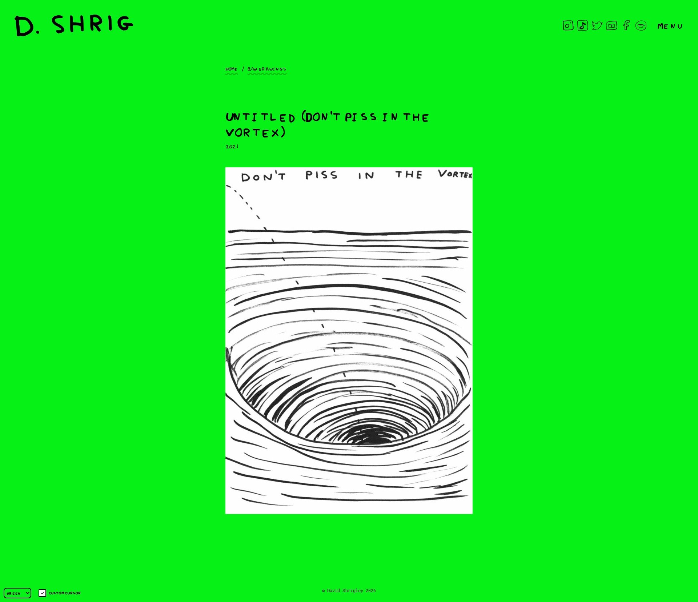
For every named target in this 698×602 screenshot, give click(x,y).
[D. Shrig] (74, 25)
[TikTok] (582, 25)
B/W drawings (267, 68)
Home (231, 68)
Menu (670, 25)
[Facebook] (626, 25)
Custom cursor (65, 592)
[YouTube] (611, 25)
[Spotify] (640, 25)
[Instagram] (568, 25)
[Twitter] (597, 25)
